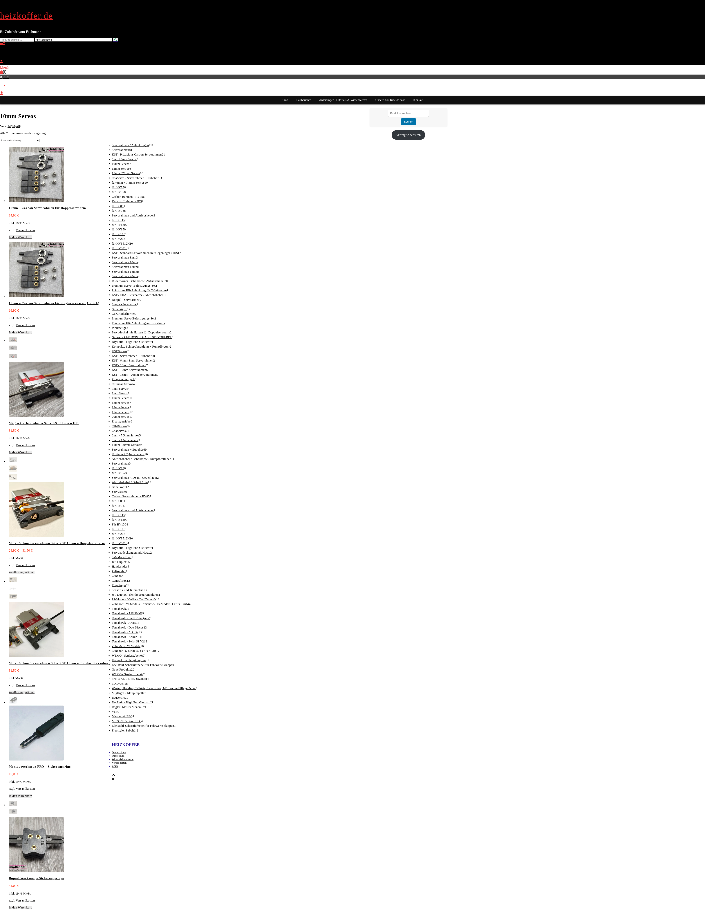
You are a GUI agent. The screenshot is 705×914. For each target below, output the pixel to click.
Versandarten (119, 762)
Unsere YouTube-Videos (390, 100)
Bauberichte (303, 100)
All (18, 126)
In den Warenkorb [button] (20, 237)
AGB (115, 766)
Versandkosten (25, 230)
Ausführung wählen (22, 572)
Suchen (408, 121)
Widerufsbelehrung (123, 759)
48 (13, 126)
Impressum (118, 755)
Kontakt (418, 100)
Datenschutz (119, 752)
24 (9, 126)
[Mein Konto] (1, 61)
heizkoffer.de (26, 15)
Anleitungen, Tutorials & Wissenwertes (343, 100)
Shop (285, 100)
